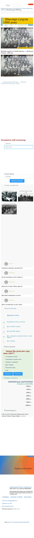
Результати (18, 373)
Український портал (6, 8)
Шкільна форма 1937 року (10, 82)
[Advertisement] (17, 103)
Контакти (27, 497)
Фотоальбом (17, 8)
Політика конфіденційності (9, 500)
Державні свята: (13, 315)
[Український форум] (11, 1)
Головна (5, 497)
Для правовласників (7, 506)
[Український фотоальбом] (7, 1)
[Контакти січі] (16, 1)
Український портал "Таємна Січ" (21, 487)
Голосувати (8, 373)
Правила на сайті (7, 503)
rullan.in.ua (17, 509)
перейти (23, 416)
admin (6, 25)
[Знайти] (20, 5)
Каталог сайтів (16, 497)
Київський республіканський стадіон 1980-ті (13, 82)
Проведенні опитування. (11, 378)
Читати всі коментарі (10, 308)
